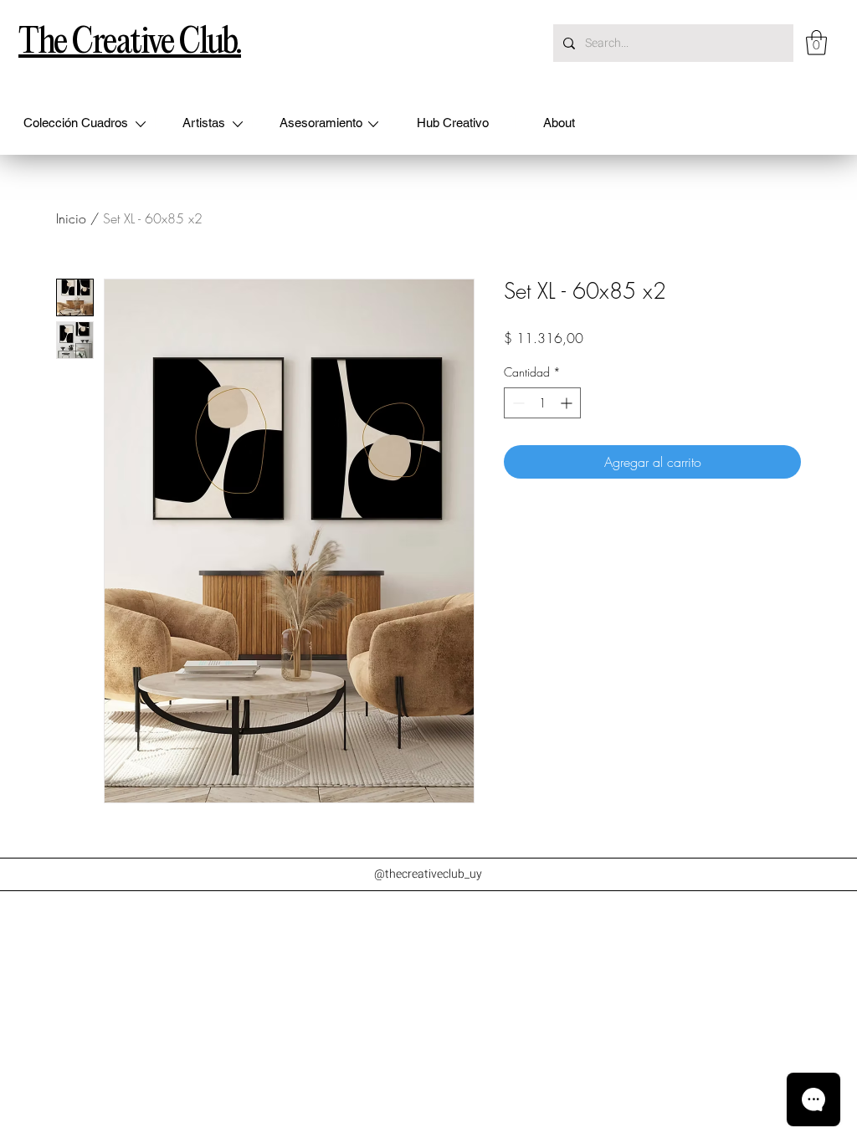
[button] (816, 42)
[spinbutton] (542, 403)
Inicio (71, 218)
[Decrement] (516, 403)
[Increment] (567, 403)
